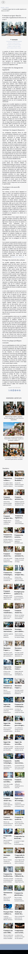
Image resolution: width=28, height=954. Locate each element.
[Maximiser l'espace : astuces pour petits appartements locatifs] (8, 643)
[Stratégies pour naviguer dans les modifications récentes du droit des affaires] (19, 718)
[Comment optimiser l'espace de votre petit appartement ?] (8, 586)
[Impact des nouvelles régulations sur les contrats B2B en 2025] (19, 737)
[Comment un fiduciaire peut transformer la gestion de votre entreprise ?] (8, 681)
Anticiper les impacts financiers (14, 43)
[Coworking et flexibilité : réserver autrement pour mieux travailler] (13, 449)
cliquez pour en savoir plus (18, 257)
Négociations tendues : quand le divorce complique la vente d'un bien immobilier (14, 418)
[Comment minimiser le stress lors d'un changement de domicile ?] (19, 549)
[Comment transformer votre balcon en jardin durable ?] (8, 606)
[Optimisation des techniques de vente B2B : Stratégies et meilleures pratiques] (8, 888)
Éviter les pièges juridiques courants (14, 48)
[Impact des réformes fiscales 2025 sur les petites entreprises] (8, 737)
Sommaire (15, 40)
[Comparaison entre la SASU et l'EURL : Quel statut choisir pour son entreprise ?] (19, 926)
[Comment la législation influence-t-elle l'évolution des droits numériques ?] (19, 511)
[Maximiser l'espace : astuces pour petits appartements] (19, 643)
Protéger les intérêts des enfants (14, 46)
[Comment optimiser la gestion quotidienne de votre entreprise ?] (19, 492)
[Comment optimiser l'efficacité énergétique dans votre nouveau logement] (19, 775)
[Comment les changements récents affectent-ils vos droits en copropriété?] (8, 530)
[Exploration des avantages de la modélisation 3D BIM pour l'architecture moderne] (19, 794)
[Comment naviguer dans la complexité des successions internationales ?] (9, 511)
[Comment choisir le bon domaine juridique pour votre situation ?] (8, 492)
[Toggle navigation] (3, 2)
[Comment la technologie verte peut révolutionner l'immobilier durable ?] (8, 756)
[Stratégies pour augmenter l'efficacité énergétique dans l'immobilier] (8, 850)
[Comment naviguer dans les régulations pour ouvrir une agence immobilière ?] (19, 568)
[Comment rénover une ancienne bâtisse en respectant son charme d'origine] (8, 812)
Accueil (2, 8)
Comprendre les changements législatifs (14, 41)
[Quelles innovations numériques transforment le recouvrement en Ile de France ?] (19, 756)
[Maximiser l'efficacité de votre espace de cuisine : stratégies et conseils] (19, 869)
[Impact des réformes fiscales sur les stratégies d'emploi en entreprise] (8, 718)
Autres (7, 8)
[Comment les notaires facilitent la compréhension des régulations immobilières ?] (19, 530)
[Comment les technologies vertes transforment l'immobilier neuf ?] (19, 700)
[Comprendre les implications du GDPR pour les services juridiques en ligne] (8, 831)
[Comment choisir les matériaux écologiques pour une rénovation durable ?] (19, 606)
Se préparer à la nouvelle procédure (14, 44)
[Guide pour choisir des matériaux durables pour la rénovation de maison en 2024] (19, 907)
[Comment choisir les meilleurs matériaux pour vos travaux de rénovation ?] (8, 549)
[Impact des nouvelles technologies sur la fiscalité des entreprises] (8, 700)
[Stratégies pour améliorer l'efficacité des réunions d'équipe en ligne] (19, 624)
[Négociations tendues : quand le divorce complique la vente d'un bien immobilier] (13, 408)
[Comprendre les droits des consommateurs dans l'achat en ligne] (19, 831)
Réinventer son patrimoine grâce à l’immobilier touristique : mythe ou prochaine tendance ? (13, 438)
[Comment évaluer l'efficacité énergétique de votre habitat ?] (19, 662)
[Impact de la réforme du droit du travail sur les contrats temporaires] (8, 662)
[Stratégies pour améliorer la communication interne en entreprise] (19, 587)
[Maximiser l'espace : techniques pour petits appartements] (19, 681)
